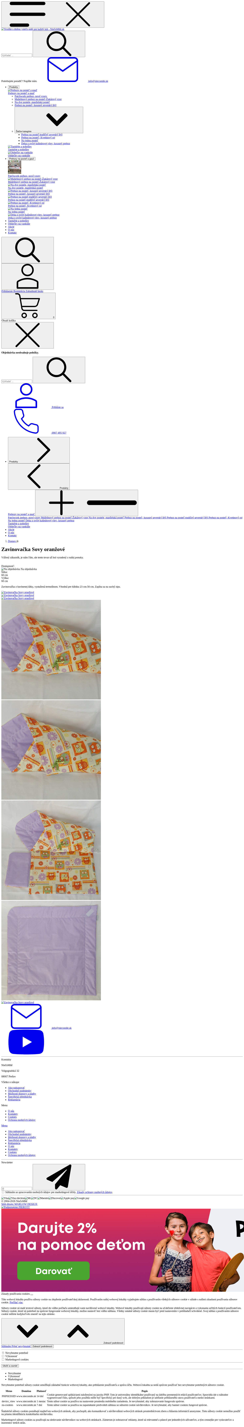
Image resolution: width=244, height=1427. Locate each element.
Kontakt (12, 232)
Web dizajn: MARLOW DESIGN (19, 1204)
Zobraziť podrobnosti (113, 1343)
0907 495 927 (58, 432)
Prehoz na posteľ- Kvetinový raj (38, 137)
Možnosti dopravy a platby (22, 1093)
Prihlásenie (7, 291)
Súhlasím (6, 1346)
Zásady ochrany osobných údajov (94, 1192)
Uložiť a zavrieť (10, 1366)
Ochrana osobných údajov (22, 1120)
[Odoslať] (59, 1177)
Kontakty (13, 1114)
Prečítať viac (16, 1302)
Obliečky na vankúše (19, 155)
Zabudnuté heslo (34, 291)
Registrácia (19, 291)
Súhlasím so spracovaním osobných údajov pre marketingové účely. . (59, 1192)
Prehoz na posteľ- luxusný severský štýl (35, 105)
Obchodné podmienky (19, 1090)
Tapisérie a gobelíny (18, 149)
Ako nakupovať (16, 1087)
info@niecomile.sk (98, 81)
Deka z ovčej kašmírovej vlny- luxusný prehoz (45, 143)
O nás (11, 229)
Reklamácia (14, 1099)
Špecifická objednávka (20, 1096)
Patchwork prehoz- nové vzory (31, 96)
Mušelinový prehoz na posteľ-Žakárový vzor (38, 99)
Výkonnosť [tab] (14, 1376)
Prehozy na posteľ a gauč (21, 93)
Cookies (12, 1117)
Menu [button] (4, 1125)
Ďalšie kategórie (24, 131)
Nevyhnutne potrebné (16, 1352)
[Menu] (52, 14)
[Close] (27, 335)
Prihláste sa (57, 407)
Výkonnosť (11, 1356)
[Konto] (27, 276)
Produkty (13, 87)
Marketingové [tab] (15, 1379)
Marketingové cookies (17, 1359)
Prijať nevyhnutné (21, 1346)
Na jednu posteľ (29, 140)
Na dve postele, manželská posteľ (32, 102)
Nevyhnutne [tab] (14, 1373)
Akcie (11, 226)
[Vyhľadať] (59, 44)
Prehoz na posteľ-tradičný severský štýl (41, 134)
